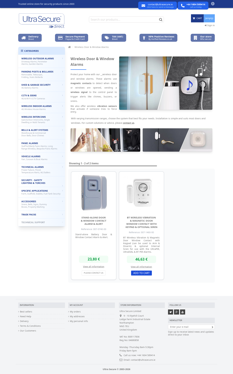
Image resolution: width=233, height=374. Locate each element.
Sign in (211, 25)
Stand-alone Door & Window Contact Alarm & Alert (93, 220)
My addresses (77, 316)
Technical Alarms (35, 169)
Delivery (24, 321)
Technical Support (33, 222)
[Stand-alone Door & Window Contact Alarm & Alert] (93, 193)
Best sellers (26, 311)
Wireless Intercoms (35, 119)
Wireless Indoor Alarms (36, 108)
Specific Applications (40, 192)
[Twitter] (170, 312)
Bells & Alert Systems (34, 132)
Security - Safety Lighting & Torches (33, 181)
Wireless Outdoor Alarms (37, 61)
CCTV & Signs (33, 97)
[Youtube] (182, 312)
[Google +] (176, 312)
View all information (93, 266)
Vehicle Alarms (34, 158)
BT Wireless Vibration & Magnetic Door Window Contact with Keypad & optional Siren (141, 222)
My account (76, 305)
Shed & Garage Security (36, 86)
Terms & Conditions (30, 326)
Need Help (25, 316)
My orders (75, 311)
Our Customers (28, 330)
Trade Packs (28, 214)
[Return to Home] (69, 47)
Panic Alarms (39, 146)
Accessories (34, 204)
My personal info (79, 321)
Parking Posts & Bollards (37, 74)
